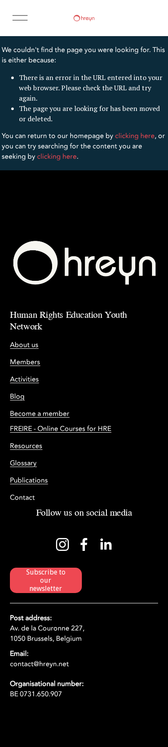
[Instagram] (62, 544)
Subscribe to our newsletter (45, 580)
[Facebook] (84, 544)
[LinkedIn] (105, 544)
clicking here (135, 136)
